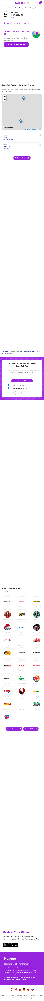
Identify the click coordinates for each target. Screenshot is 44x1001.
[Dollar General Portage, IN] (36, 602)
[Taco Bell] (6, 15)
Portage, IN (16, 592)
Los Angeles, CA (32, 351)
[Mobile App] (10, 945)
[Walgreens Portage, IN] (22, 602)
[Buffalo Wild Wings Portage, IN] (22, 614)
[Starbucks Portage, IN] (36, 614)
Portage (21, 8)
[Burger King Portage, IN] (36, 678)
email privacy (27, 392)
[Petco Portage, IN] (7, 640)
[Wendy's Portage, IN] (7, 627)
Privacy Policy (22, 385)
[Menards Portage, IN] (7, 602)
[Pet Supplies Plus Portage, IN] (22, 678)
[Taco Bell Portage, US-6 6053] (22, 147)
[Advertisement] (22, 66)
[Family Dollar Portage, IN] (22, 640)
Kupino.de (24, 989)
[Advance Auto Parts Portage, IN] (7, 704)
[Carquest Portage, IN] (7, 717)
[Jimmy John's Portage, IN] (36, 627)
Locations (9, 8)
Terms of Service (17, 998)
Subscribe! (21, 381)
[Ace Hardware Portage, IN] (36, 640)
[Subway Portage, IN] (36, 691)
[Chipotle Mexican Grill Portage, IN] (7, 614)
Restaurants (14, 18)
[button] (15, 23)
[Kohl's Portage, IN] (36, 653)
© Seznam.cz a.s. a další (35, 129)
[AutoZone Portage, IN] (22, 704)
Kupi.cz (19, 989)
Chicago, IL (24, 351)
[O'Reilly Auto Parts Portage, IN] (36, 704)
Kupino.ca (15, 989)
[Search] (40, 2)
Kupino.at (11, 989)
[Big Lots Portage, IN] (7, 678)
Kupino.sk (32, 989)
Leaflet (28, 129)
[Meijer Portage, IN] (22, 665)
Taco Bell (5, 351)
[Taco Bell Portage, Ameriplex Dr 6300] (22, 138)
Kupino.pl (28, 989)
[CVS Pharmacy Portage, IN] (36, 665)
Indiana (16, 8)
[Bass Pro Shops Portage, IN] (7, 653)
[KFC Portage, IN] (22, 691)
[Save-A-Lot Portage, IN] (7, 691)
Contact (40, 995)
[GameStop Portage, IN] (7, 665)
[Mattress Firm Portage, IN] (22, 653)
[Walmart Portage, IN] (22, 627)
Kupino (3, 8)
